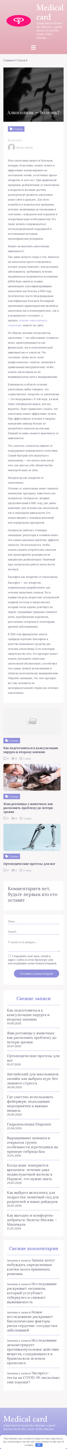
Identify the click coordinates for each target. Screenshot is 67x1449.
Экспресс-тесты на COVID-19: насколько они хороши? (33, 1377)
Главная (8, 60)
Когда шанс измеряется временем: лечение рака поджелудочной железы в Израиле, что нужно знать (29, 1172)
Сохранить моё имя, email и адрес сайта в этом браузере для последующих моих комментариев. (32, 959)
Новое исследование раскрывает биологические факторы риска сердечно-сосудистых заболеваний (32, 1321)
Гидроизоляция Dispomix (29, 1124)
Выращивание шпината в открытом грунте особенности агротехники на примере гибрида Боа (32, 1145)
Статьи (21, 60)
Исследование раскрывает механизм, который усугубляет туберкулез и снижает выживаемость (32, 1293)
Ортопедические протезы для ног (33, 1058)
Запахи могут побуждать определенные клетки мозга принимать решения (31, 1267)
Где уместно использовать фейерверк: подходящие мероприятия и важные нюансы (30, 1104)
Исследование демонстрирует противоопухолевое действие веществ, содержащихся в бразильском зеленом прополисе (33, 1351)
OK (39, 1445)
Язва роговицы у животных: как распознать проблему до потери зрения (31, 1037)
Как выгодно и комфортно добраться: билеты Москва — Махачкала (32, 1220)
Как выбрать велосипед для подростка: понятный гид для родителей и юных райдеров (33, 1197)
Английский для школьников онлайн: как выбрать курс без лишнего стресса (32, 1078)
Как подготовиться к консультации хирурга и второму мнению (28, 1014)
